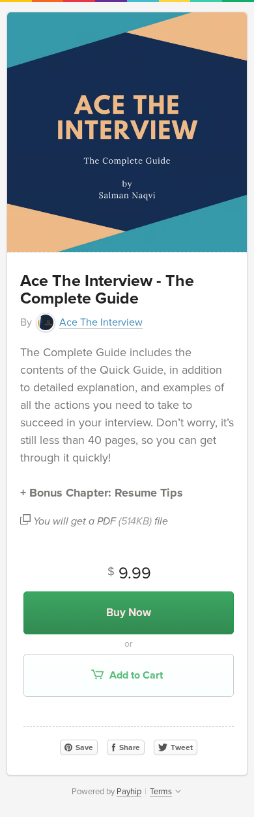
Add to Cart (135, 675)
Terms (161, 791)
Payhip (129, 791)
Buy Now (128, 612)
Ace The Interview (101, 322)
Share (128, 747)
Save (83, 747)
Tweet (181, 747)
